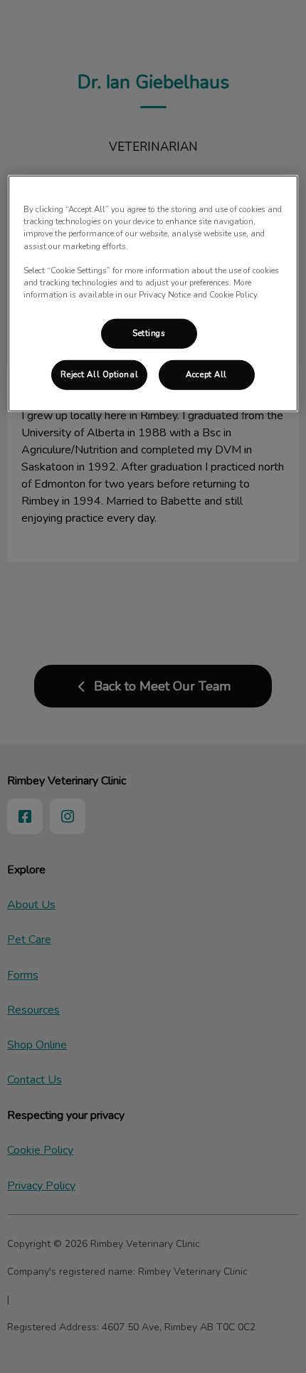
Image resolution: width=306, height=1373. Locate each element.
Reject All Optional (99, 374)
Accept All (206, 374)
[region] (153, 293)
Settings (149, 333)
